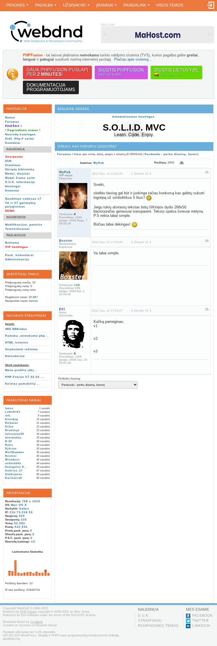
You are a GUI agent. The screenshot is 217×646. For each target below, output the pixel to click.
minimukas (13, 437)
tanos (33, 300)
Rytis (9, 445)
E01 (62, 309)
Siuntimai (13, 165)
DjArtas (11, 448)
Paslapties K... (16, 467)
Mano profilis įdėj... (21, 370)
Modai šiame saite (20, 177)
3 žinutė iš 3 (141, 310)
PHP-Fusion (28, 611)
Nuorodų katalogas (20, 134)
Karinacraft (13, 478)
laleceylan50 (14, 434)
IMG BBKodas (16, 328)
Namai (10, 117)
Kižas (9, 426)
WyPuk (98, 162)
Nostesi (11, 456)
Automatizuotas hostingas (133, 116)
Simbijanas (13, 474)
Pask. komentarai (19, 255)
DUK (8, 160)
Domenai (12, 190)
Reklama (12, 242)
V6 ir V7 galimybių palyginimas (20, 204)
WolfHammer (14, 452)
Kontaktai (13, 142)
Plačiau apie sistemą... (133, 59)
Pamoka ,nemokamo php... (26, 335)
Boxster (66, 240)
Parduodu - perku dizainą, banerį (172, 154)
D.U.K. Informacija (20, 182)
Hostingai (13, 186)
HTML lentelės (16, 342)
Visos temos (169, 5)
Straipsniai (150, 621)
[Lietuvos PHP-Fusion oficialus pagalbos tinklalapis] (46, 41)
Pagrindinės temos (158, 626)
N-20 (8, 441)
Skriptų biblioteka (19, 169)
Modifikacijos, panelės (23, 224)
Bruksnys (12, 430)
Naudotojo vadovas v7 (23, 198)
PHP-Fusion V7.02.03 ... (24, 376)
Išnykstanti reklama (21, 349)
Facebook (202, 616)
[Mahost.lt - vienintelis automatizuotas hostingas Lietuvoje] (157, 34)
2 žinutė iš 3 (141, 242)
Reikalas (11, 423)
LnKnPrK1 (13, 412)
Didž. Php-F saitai (19, 138)
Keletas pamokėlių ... (22, 383)
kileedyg (11, 419)
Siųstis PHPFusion (121, 72)
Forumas (12, 121)
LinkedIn (201, 626)
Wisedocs (12, 459)
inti (7, 415)
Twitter (200, 621)
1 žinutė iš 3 (141, 173)
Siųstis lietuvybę (176, 72)
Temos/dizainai (17, 228)
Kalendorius (15, 356)
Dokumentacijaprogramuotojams (51, 87)
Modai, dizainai (17, 173)
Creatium (36, 621)
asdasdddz (13, 463)
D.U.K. (143, 616)
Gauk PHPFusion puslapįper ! (57, 72)
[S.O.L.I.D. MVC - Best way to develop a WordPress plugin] (134, 136)
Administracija (17, 259)
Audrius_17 (14, 470)
